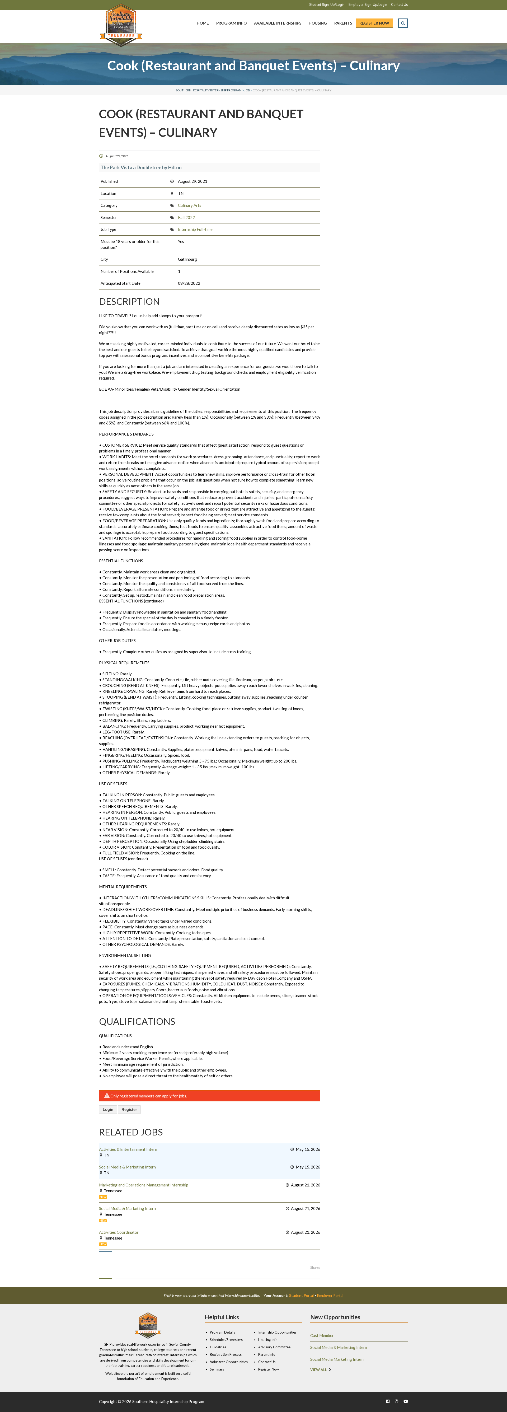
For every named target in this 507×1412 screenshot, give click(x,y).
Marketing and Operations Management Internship (143, 1184)
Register (129, 1109)
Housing (318, 23)
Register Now (374, 23)
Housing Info (268, 1340)
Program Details (222, 1332)
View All (318, 1370)
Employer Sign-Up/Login (368, 4)
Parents (343, 23)
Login (108, 1109)
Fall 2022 (186, 217)
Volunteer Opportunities (229, 1362)
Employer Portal (330, 1295)
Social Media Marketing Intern (337, 1359)
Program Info (231, 23)
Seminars (217, 1369)
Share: (315, 1267)
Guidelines (218, 1347)
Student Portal (301, 1295)
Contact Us (399, 4)
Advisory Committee (274, 1347)
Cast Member (322, 1335)
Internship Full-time (195, 229)
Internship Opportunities (277, 1332)
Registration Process (226, 1354)
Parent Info (266, 1354)
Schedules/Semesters (226, 1340)
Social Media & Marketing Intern (127, 1167)
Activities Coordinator (119, 1232)
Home (203, 23)
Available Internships (277, 23)
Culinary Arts (189, 205)
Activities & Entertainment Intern (128, 1149)
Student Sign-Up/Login (327, 4)
